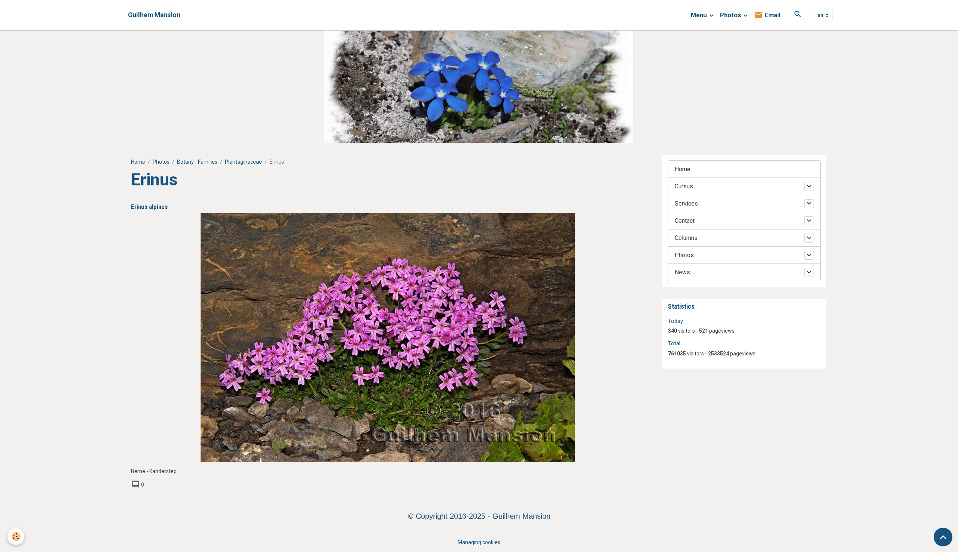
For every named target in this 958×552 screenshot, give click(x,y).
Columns (686, 237)
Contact (685, 220)
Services (686, 203)
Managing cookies (479, 542)
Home (138, 162)
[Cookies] (15, 536)
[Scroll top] (943, 537)
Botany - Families (197, 162)
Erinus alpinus (149, 206)
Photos (731, 15)
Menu (699, 15)
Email (771, 15)
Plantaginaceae (243, 162)
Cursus (684, 186)
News (682, 272)
